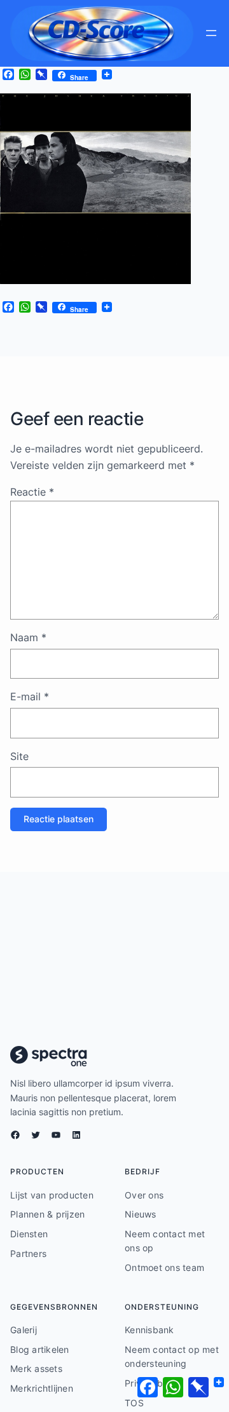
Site (19, 756)
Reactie (32, 491)
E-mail (29, 696)
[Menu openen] (211, 33)
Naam (28, 637)
